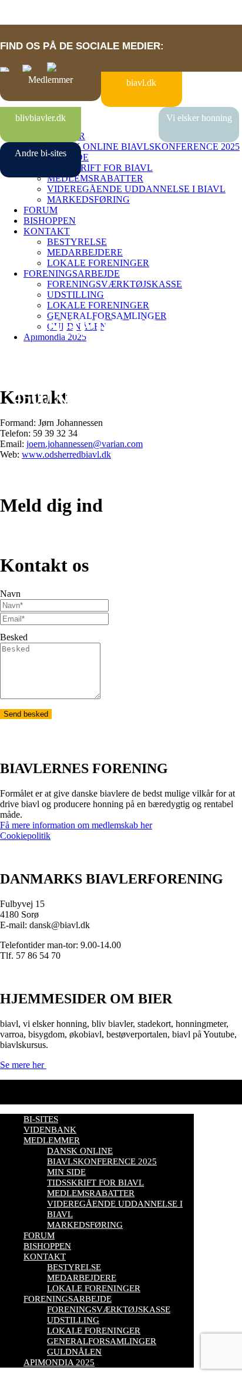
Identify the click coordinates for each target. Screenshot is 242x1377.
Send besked (26, 714)
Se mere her (23, 1065)
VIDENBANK (49, 1129)
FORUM (40, 210)
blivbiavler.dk (40, 118)
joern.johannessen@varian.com (84, 444)
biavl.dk (141, 83)
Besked (14, 637)
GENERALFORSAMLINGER (101, 1341)
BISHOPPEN (49, 221)
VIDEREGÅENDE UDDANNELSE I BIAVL (136, 189)
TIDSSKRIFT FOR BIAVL (100, 168)
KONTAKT (46, 231)
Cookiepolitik (25, 836)
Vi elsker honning (199, 118)
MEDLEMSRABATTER (95, 178)
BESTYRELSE (77, 242)
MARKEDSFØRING (88, 199)
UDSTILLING (75, 295)
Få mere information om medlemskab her (76, 825)
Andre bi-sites (40, 153)
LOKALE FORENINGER (98, 263)
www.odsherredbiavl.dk (66, 454)
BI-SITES (40, 1119)
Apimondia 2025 (59, 1362)
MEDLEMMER (51, 1140)
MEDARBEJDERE (85, 252)
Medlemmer (50, 80)
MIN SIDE (66, 1172)
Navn (10, 594)
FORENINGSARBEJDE (71, 273)
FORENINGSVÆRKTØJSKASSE (114, 284)
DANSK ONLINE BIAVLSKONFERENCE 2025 (143, 147)
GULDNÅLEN (74, 1351)
